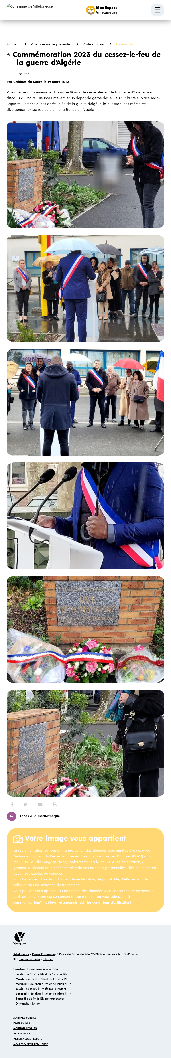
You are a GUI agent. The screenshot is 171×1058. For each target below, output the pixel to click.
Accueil (12, 44)
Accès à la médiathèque (39, 816)
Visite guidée (93, 44)
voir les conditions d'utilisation (104, 902)
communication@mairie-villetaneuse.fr (45, 902)
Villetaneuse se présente (50, 44)
